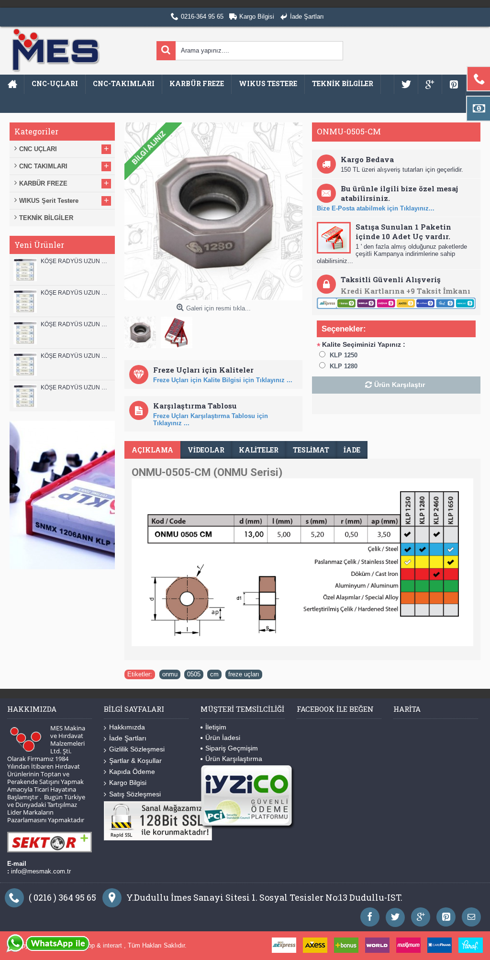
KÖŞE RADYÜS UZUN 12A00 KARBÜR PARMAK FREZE (75, 292)
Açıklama (152, 449)
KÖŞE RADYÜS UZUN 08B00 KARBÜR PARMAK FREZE (75, 387)
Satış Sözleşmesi (135, 794)
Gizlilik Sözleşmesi (137, 749)
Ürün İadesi (222, 737)
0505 (193, 674)
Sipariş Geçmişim (231, 748)
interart (113, 945)
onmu (170, 674)
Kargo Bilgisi (127, 782)
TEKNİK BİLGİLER (46, 217)
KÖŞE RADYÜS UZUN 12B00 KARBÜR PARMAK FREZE (75, 261)
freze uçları (243, 674)
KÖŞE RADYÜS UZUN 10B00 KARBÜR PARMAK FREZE (75, 324)
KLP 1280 (343, 366)
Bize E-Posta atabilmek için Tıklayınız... (375, 208)
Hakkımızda (127, 727)
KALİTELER (258, 449)
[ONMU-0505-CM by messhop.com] (142, 330)
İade (352, 449)
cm (214, 674)
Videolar (206, 449)
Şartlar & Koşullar (135, 760)
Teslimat (311, 449)
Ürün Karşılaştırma (233, 758)
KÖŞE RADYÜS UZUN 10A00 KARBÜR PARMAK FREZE (75, 356)
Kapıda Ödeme (132, 771)
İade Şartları (127, 738)
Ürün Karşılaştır (399, 384)
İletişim (215, 727)
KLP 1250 (343, 355)
